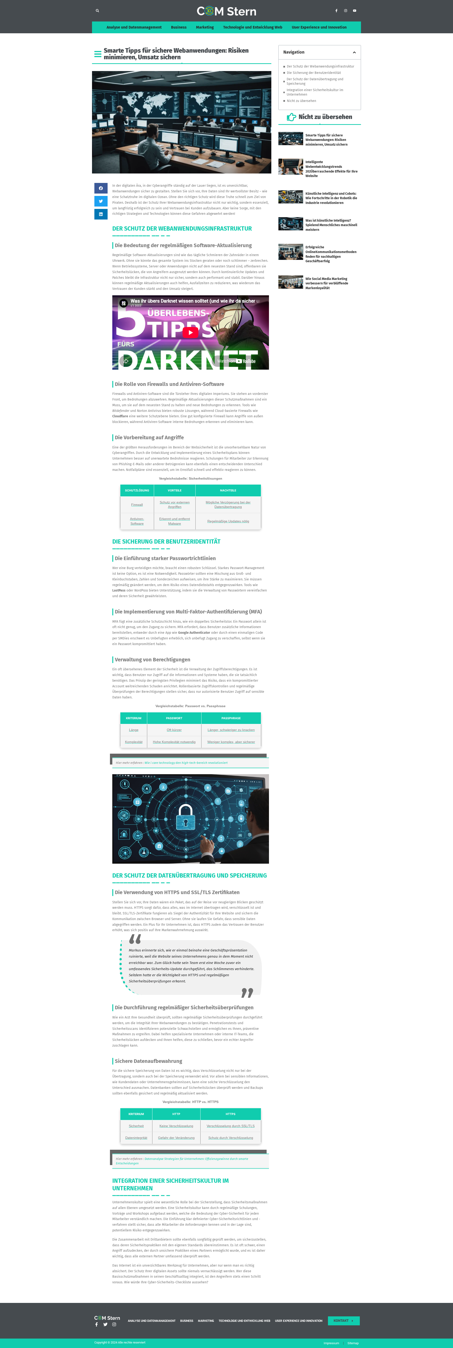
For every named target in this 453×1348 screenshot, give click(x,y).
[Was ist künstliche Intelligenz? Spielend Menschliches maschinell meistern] (290, 229)
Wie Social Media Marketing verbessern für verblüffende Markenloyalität (327, 283)
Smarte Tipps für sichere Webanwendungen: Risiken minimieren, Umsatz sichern (327, 140)
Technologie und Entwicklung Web (252, 27)
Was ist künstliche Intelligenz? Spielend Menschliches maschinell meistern (331, 225)
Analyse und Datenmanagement (134, 27)
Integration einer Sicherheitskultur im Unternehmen (315, 92)
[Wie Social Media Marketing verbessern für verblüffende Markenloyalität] (290, 287)
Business (179, 27)
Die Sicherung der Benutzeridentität (314, 73)
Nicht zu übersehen (301, 101)
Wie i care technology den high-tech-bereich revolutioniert (186, 763)
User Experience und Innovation (319, 27)
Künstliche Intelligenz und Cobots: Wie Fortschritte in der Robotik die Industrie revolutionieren (331, 198)
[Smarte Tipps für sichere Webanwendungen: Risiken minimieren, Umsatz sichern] (290, 143)
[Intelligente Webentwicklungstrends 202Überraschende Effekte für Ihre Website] (290, 172)
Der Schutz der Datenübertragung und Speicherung (315, 81)
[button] (97, 11)
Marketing (205, 27)
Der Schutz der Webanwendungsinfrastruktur (320, 66)
